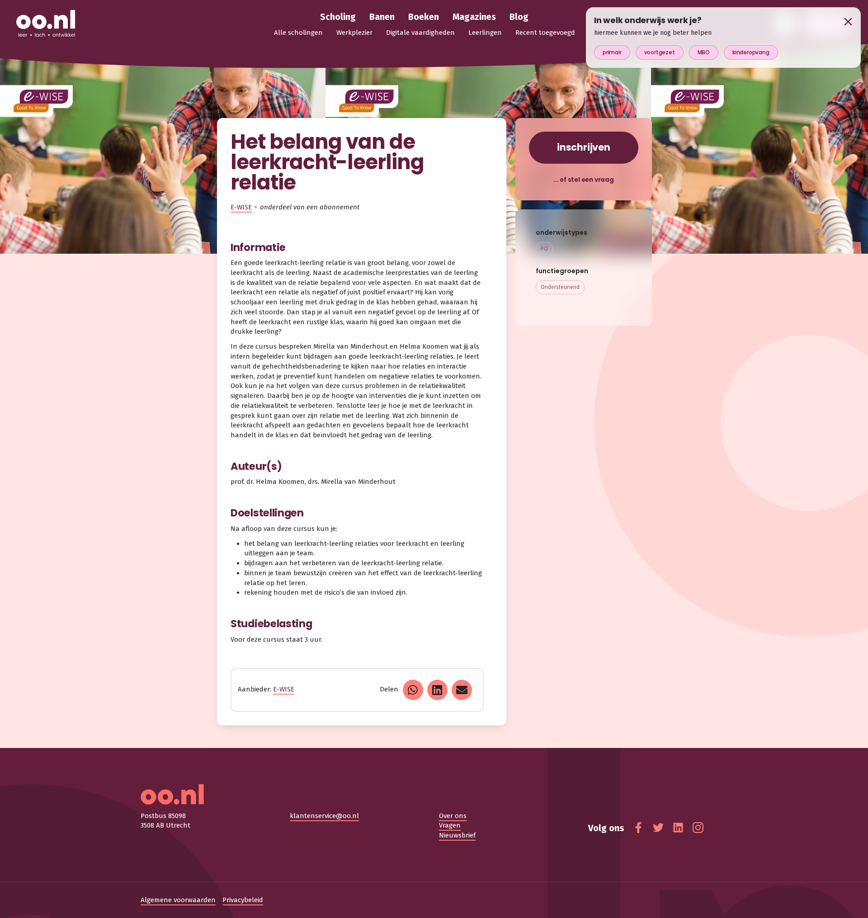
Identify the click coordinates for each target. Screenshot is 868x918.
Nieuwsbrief (457, 835)
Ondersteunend (560, 287)
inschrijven (583, 147)
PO (544, 249)
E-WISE (241, 207)
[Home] (45, 24)
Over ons (453, 816)
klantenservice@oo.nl (324, 816)
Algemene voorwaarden (178, 900)
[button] (413, 690)
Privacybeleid (242, 900)
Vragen (450, 825)
